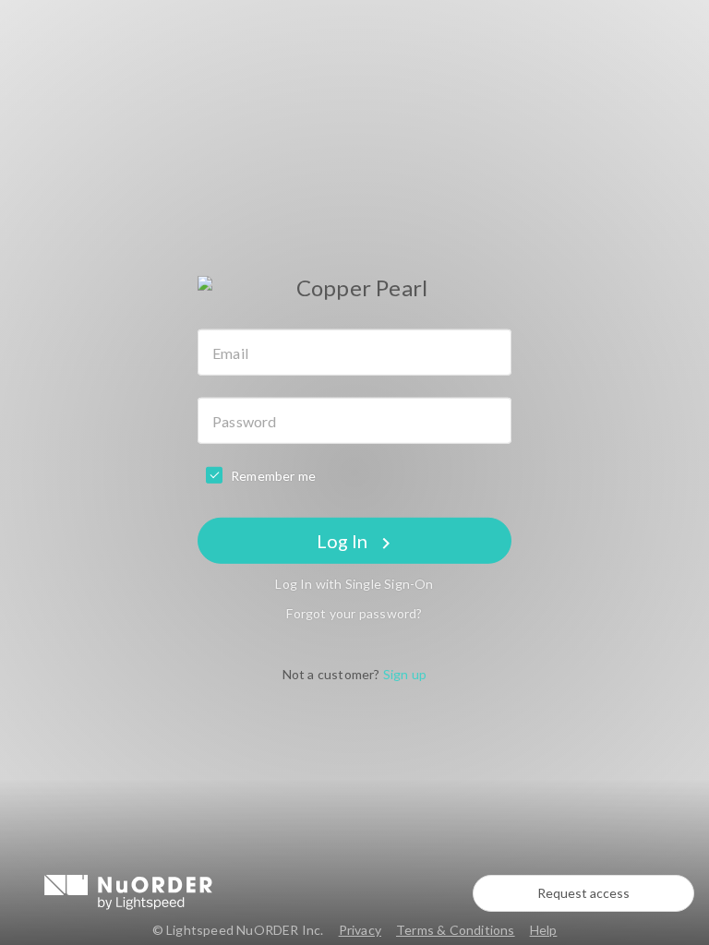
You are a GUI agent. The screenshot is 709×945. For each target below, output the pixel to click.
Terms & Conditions (455, 930)
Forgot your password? (354, 613)
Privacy (360, 930)
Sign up (405, 674)
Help (544, 930)
